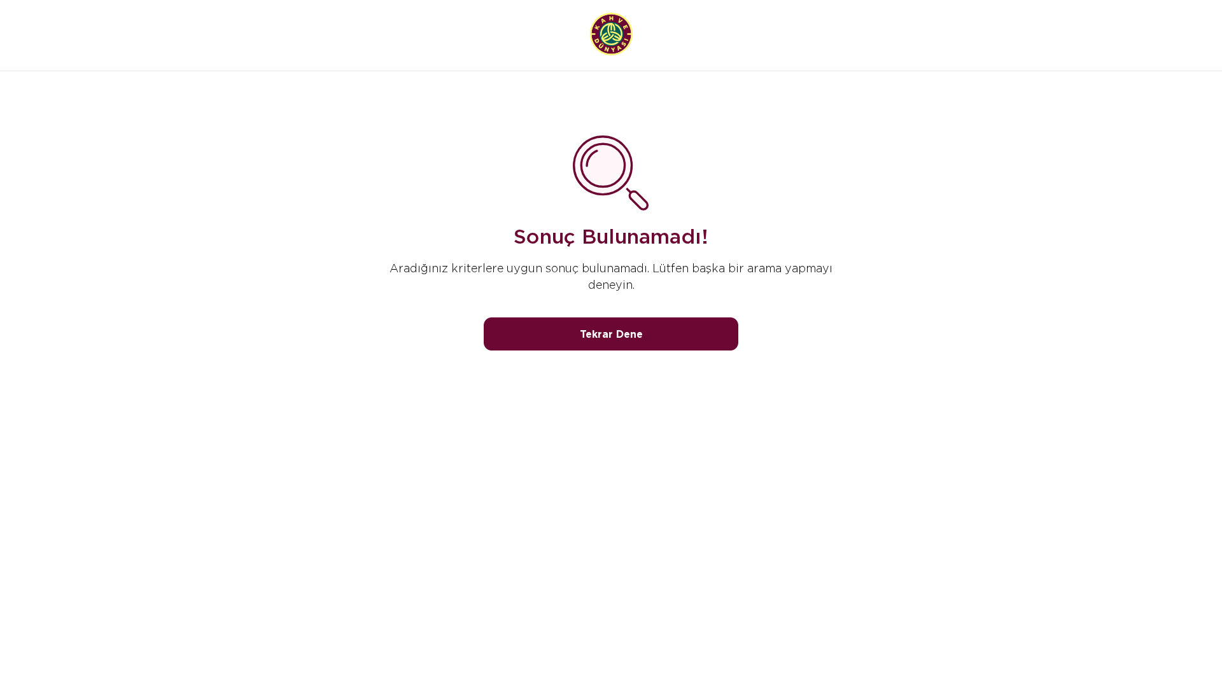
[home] (611, 35)
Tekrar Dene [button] (611, 334)
